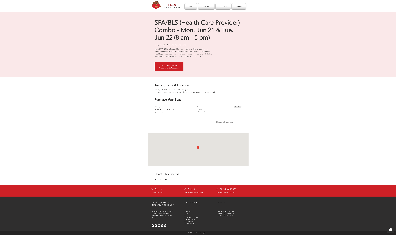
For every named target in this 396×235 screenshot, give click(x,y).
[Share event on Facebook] (156, 179)
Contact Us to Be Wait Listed (169, 68)
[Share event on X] (161, 179)
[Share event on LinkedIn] (166, 179)
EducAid (172, 5)
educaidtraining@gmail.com (194, 192)
